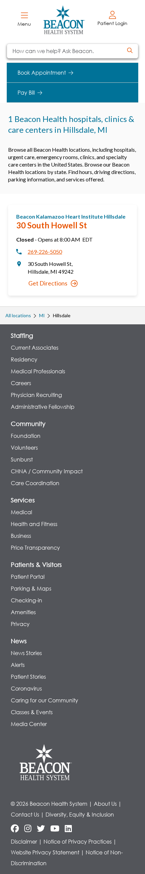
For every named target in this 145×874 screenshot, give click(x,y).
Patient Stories (28, 676)
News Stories (26, 652)
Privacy (20, 623)
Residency (24, 359)
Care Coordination (35, 482)
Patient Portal (28, 576)
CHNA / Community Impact (47, 471)
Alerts (18, 664)
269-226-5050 (45, 251)
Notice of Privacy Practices (78, 841)
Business (21, 535)
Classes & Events (32, 712)
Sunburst (22, 459)
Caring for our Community (44, 700)
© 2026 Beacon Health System (49, 803)
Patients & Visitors (36, 564)
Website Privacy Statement (45, 852)
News (19, 641)
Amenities (23, 612)
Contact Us (25, 814)
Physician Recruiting (36, 394)
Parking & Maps (31, 588)
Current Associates (34, 347)
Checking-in (26, 600)
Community (28, 423)
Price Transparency (35, 547)
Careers (21, 382)
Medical (21, 512)
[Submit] (130, 51)
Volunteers (24, 447)
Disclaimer (24, 841)
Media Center (29, 723)
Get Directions (47, 283)
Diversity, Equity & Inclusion (80, 814)
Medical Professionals (38, 371)
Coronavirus (26, 688)
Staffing (22, 335)
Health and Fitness (34, 523)
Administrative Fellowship (43, 406)
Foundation (25, 435)
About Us (105, 803)
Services (23, 500)
